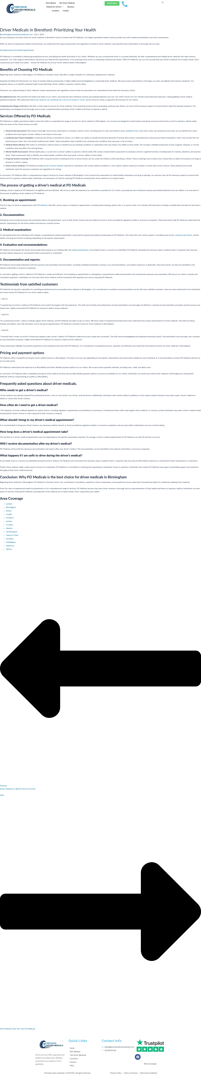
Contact (66, 11)
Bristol (8, 511)
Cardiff (9, 514)
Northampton (11, 532)
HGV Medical (51, 3)
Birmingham (11, 507)
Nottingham (11, 542)
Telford (9, 549)
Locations (55, 11)
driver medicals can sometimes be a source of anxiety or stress (59, 100)
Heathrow (10, 546)
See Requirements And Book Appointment (17, 50)
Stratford (9, 518)
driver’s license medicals (54, 166)
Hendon (9, 528)
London (9, 504)
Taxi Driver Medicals (67, 3)
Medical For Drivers (53, 7)
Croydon (9, 525)
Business (70, 7)
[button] (163, 2)
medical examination (80, 250)
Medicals (44, 205)
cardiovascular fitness (183, 235)
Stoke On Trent (12, 535)
